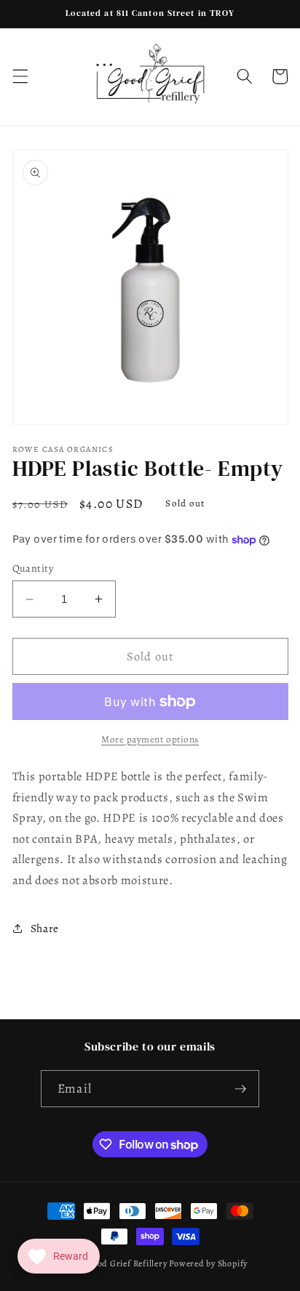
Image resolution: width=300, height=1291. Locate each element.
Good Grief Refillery (126, 1263)
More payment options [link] (150, 739)
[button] (19, 76)
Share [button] (45, 928)
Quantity (33, 568)
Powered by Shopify (208, 1263)
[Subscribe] (240, 1089)
